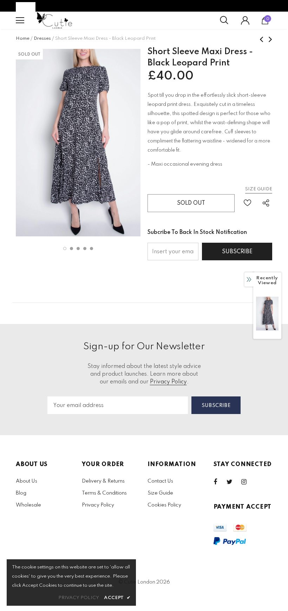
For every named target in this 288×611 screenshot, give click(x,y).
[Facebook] (220, 482)
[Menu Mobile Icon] (20, 20)
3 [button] (78, 248)
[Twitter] (233, 482)
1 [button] (64, 248)
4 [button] (84, 248)
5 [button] (91, 248)
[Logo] (54, 20)
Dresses (42, 38)
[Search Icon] (224, 20)
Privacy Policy (168, 382)
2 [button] (71, 248)
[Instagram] (247, 482)
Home (23, 38)
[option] (78, 142)
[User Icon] (245, 20)
